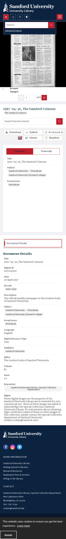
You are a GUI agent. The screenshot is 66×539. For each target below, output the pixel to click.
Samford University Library (16, 463)
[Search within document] (59, 121)
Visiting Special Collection (15, 467)
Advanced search (13, 30)
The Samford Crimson (15, 113)
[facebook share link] (5, 447)
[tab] (20, 151)
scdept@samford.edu (13, 508)
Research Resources (12, 471)
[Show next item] (44, 97)
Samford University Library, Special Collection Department (33, 388)
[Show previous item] (21, 97)
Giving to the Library (13, 478)
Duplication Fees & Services (16, 475)
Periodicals (14, 184)
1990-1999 (11, 289)
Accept (8, 535)
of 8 (39, 97)
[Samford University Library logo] (28, 7)
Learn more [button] (23, 525)
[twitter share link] (19, 447)
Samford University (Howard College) (27, 175)
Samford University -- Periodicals (25, 171)
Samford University (15, 351)
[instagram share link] (12, 447)
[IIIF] (20, 138)
